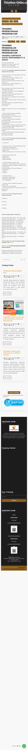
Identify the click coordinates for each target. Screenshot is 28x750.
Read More (7, 294)
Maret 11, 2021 (8, 275)
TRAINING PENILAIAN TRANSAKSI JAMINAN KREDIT (11, 353)
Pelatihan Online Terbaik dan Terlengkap (11, 18)
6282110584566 (14, 517)
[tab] (12, 11)
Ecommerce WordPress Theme (10, 567)
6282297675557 (14, 538)
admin (14, 36)
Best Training (5, 21)
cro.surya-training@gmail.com (14, 522)
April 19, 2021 (7, 36)
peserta (12, 242)
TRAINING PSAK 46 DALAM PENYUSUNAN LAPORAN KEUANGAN (13, 319)
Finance (16, 21)
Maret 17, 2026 (8, 324)
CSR (11, 21)
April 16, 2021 (8, 358)
